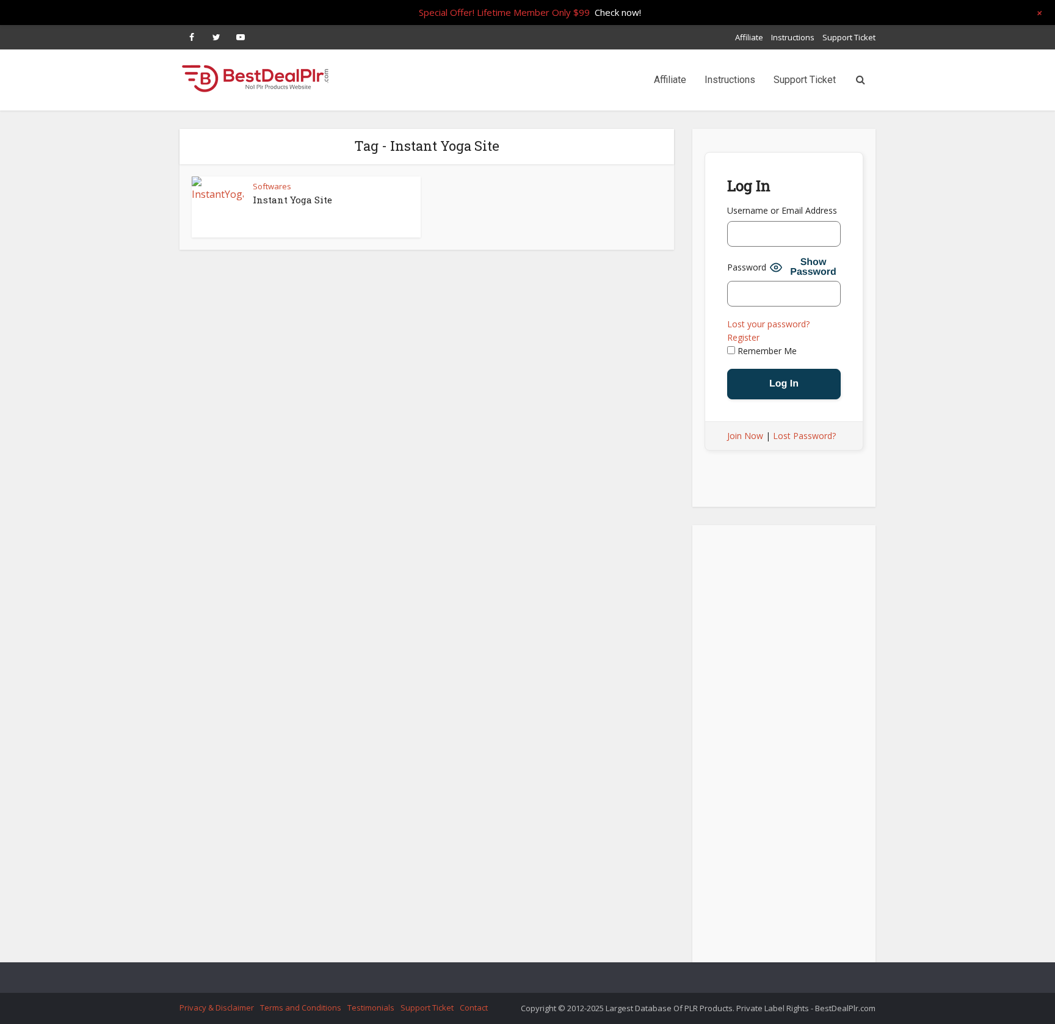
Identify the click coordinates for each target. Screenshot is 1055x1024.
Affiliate (749, 37)
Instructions (792, 37)
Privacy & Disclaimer (216, 1007)
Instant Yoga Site (292, 200)
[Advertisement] (784, 747)
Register (743, 337)
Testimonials (370, 1007)
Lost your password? (768, 324)
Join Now (745, 435)
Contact (474, 1007)
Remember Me (766, 351)
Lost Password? (804, 435)
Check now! (618, 12)
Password (746, 267)
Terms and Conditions (300, 1007)
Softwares (272, 186)
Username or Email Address (782, 210)
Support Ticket (849, 37)
